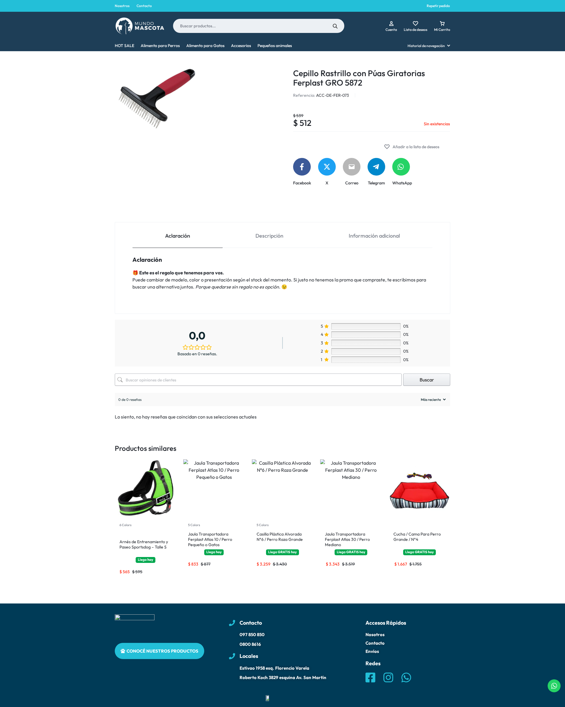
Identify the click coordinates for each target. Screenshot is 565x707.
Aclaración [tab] (177, 235)
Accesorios (241, 45)
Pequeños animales (274, 45)
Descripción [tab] (269, 235)
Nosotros (122, 6)
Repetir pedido (438, 6)
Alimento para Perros (160, 45)
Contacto (144, 6)
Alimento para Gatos (205, 45)
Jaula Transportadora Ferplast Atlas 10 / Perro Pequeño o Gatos (210, 539)
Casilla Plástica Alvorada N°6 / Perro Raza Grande (280, 536)
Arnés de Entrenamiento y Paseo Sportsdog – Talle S (143, 544)
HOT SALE (124, 45)
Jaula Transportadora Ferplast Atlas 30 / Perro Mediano (347, 539)
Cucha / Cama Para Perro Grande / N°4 (417, 536)
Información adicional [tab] (374, 235)
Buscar (427, 380)
